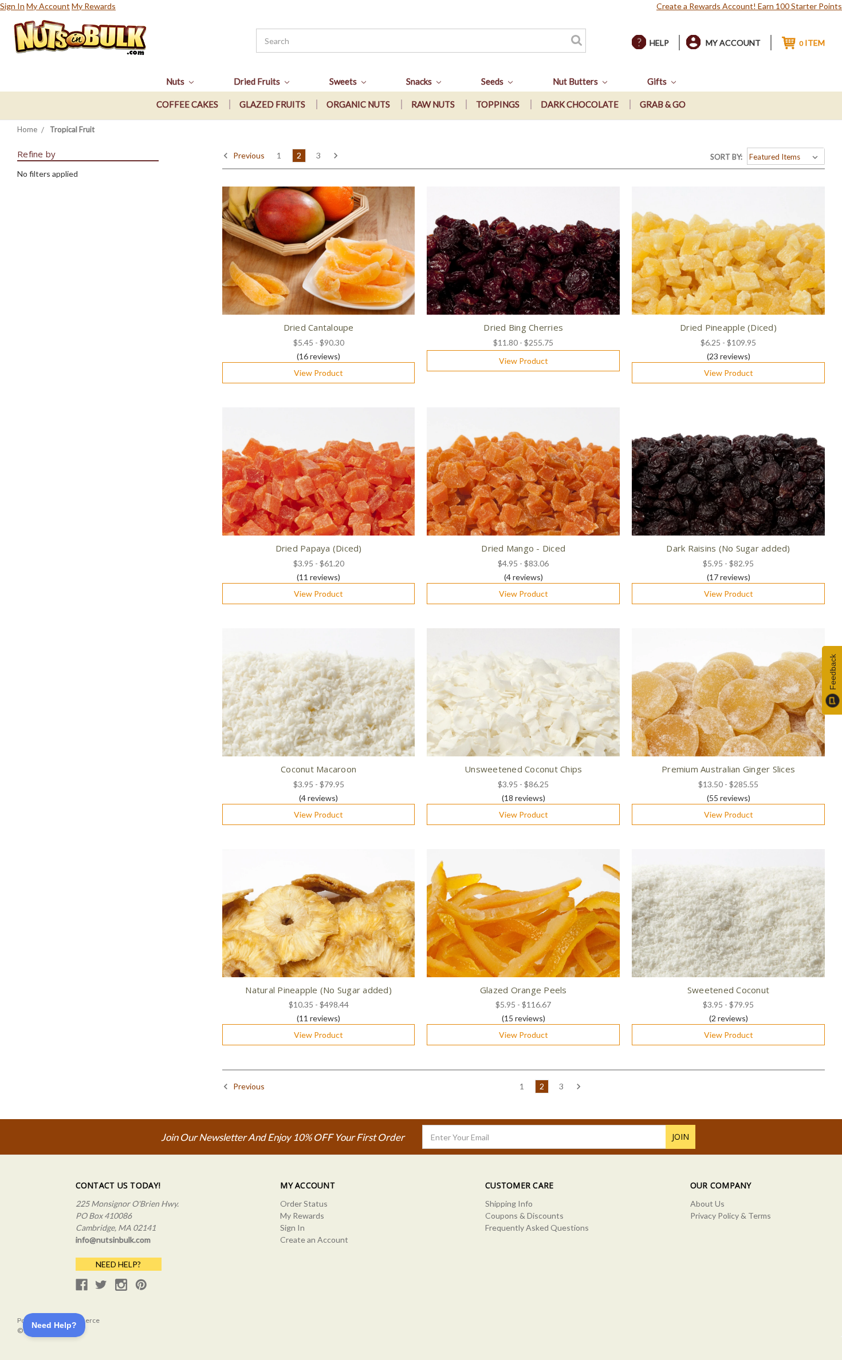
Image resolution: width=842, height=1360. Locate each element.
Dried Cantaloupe (319, 327)
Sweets (344, 81)
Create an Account (314, 1239)
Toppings (498, 104)
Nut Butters (576, 81)
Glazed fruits (272, 104)
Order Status (304, 1203)
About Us (707, 1203)
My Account (48, 6)
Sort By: (726, 156)
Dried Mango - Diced (523, 548)
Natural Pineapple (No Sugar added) (318, 990)
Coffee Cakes (187, 104)
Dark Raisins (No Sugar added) (728, 548)
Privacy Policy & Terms (730, 1215)
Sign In (12, 6)
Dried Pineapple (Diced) (728, 327)
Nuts (176, 81)
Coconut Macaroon (318, 769)
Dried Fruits (258, 81)
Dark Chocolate (580, 104)
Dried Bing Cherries (523, 327)
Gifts (657, 81)
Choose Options (318, 260)
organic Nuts (358, 104)
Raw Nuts (433, 104)
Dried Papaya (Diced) (319, 548)
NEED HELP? (118, 1264)
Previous (248, 155)
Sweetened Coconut (728, 990)
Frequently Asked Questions (537, 1227)
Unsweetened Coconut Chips (523, 769)
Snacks (420, 81)
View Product (318, 373)
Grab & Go (663, 104)
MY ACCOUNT (733, 42)
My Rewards (94, 6)
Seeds (493, 81)
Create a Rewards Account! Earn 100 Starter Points (749, 6)
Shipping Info (509, 1203)
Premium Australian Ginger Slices (728, 769)
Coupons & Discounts (524, 1215)
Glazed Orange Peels (523, 990)
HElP (659, 42)
